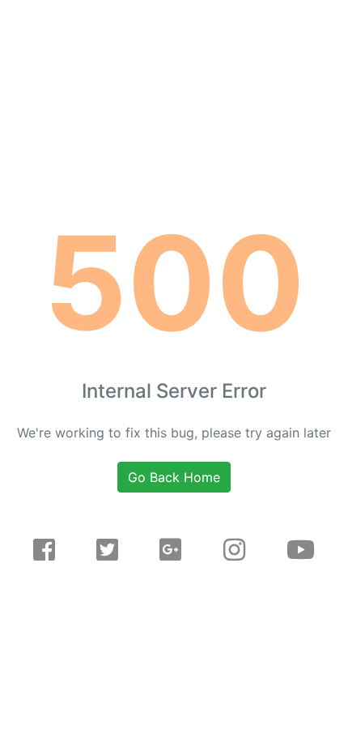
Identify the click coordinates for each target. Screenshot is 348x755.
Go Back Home (174, 477)
